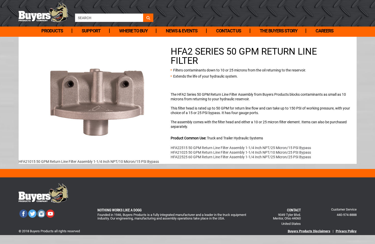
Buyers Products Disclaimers (309, 231)
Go (148, 18)
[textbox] (109, 18)
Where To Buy (133, 30)
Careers (324, 30)
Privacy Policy (346, 231)
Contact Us (228, 30)
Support (91, 30)
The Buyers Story (278, 30)
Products (52, 30)
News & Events (181, 30)
